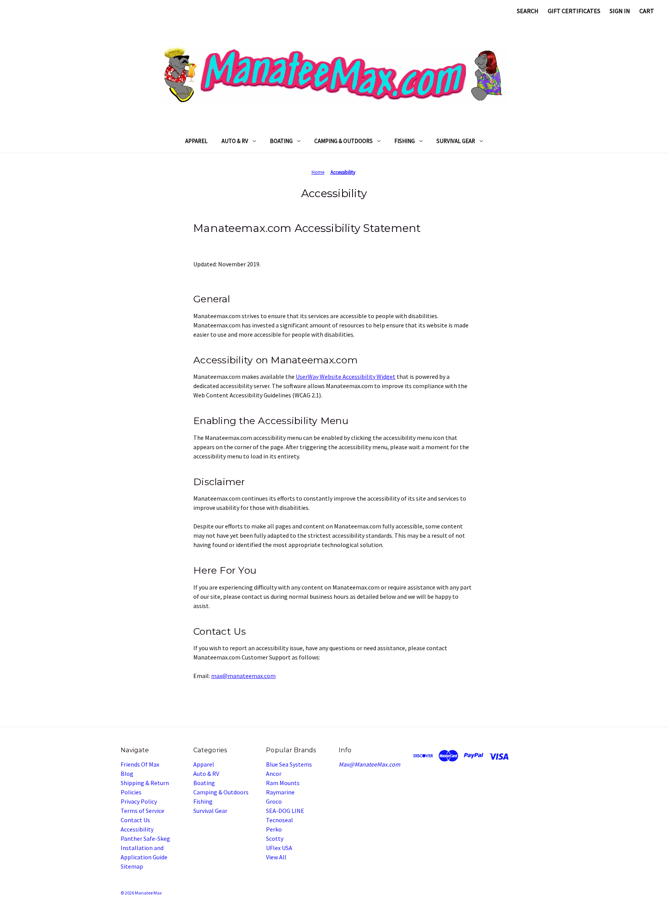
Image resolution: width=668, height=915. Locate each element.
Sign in (620, 11)
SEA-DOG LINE (285, 810)
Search (527, 11)
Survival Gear (455, 141)
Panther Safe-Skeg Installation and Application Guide (145, 848)
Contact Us (135, 820)
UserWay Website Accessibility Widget (345, 376)
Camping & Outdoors (343, 141)
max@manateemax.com (243, 676)
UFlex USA (279, 848)
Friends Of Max (140, 764)
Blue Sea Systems (289, 764)
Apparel (196, 141)
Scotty (274, 838)
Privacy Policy (139, 801)
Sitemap (132, 866)
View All (276, 857)
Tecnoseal (279, 820)
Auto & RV (235, 141)
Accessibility (137, 829)
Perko (274, 829)
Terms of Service (142, 810)
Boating (281, 141)
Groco (274, 801)
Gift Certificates (574, 11)
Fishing (404, 141)
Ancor (273, 773)
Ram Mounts (283, 783)
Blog (127, 773)
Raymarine (280, 792)
